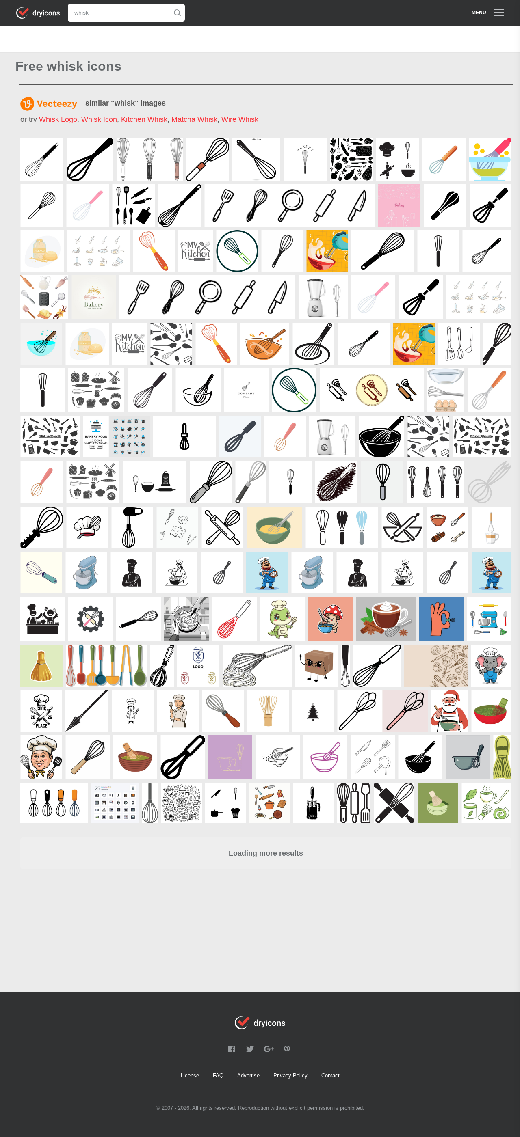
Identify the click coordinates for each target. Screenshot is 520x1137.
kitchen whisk (144, 119)
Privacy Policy (290, 1075)
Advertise (248, 1075)
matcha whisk (194, 119)
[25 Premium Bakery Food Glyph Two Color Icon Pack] (116, 436)
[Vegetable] (489, 482)
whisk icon (99, 119)
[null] (41, 159)
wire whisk (239, 119)
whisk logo (58, 119)
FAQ (218, 1075)
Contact (330, 1075)
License (190, 1075)
